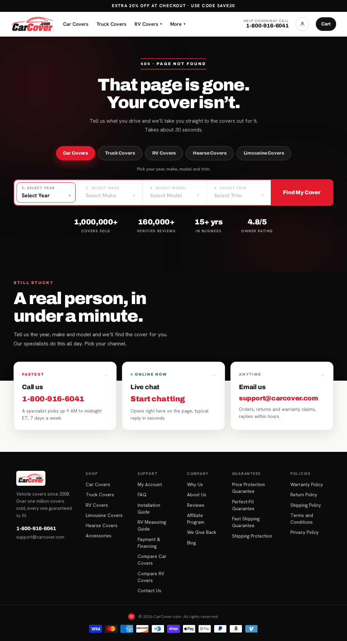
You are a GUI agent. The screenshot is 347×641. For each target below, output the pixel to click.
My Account (150, 484)
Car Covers (75, 24)
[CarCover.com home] (32, 24)
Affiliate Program (195, 518)
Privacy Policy (304, 532)
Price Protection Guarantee (248, 487)
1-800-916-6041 (36, 528)
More (177, 24)
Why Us (195, 484)
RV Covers (148, 24)
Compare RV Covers (151, 576)
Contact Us (149, 590)
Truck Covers (111, 24)
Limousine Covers (264, 153)
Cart (326, 23)
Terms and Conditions (301, 518)
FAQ (142, 495)
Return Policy (303, 495)
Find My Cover (302, 192)
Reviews (195, 505)
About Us (196, 495)
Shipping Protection (252, 536)
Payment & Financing (149, 542)
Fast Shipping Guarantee (246, 522)
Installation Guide (149, 508)
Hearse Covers (209, 153)
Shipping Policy (305, 505)
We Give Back (201, 532)
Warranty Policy (306, 484)
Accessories (98, 536)
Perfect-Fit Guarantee (243, 505)
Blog (191, 543)
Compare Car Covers (152, 559)
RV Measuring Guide (152, 525)
